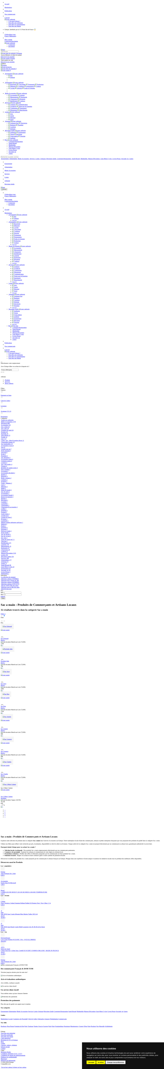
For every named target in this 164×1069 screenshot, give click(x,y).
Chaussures (13, 99)
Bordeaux (4, 1026)
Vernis (12, 134)
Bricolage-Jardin (10, 130)
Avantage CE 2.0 (6, 411)
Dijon (85, 1026)
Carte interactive (6, 1038)
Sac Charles (4, 774)
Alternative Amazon (44, 1019)
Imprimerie (23, 108)
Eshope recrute (5, 1047)
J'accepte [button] (91, 1062)
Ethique (12, 77)
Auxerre (45, 1026)
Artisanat (8, 121)
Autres (10, 153)
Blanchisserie (23, 110)
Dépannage (13, 110)
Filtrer (3, 598)
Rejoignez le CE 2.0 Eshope (9, 1040)
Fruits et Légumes (29, 88)
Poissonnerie (30, 86)
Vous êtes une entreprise (8, 1033)
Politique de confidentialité (9, 1057)
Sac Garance (4, 751)
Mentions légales (6, 1052)
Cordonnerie (14, 108)
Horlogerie (23, 97)
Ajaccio (40, 1026)
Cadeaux (22, 101)
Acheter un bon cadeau (19, 1067)
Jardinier (12, 138)
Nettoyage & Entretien (25, 106)
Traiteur (38, 86)
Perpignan (67, 1026)
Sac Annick (4, 729)
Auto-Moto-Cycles (14, 148)
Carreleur (13, 127)
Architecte (13, 106)
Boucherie (13, 84)
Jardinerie (13, 132)
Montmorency (74, 1026)
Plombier (20, 125)
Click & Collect (5, 400)
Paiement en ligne (6, 395)
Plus (6, 140)
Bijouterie (22, 99)
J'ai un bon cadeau (6, 1067)
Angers (81, 1026)
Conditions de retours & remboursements (13, 1055)
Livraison (3, 406)
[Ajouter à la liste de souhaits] (5, 630)
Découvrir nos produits (8, 57)
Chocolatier (22, 84)
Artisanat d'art (14, 123)
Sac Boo (3, 706)
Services (7, 102)
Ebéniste (12, 129)
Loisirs (7, 112)
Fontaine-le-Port (19, 1026)
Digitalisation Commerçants (58, 1019)
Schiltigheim (108, 1026)
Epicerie (19, 88)
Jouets (12, 116)
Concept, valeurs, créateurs (9, 1045)
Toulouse (30, 1026)
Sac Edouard (4, 638)
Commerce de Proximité (20, 1019)
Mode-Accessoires (10, 93)
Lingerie (22, 95)
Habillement (14, 101)
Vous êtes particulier (7, 1035)
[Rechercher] (6, 67)
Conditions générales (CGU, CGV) (11, 1053)
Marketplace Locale (7, 1019)
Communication (23, 104)
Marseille (102, 1026)
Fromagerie (31, 84)
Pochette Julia (5, 661)
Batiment (13, 125)
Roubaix (93, 1026)
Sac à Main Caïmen (7, 796)
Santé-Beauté (12, 143)
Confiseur (21, 86)
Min (2, 592)
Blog (2, 1042)
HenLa (3, 640)
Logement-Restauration (15, 141)
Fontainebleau (59, 1026)
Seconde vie (12, 152)
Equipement (22, 132)
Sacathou (3, 798)
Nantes (36, 1026)
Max (2, 594)
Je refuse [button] (101, 1062)
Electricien (23, 123)
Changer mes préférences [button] (115, 1062)
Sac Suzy (3, 683)
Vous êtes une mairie (7, 1036)
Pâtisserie (13, 86)
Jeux (11, 114)
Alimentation (9, 82)
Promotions (4, 416)
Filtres (3, 614)
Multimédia (12, 145)
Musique (12, 117)
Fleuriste (22, 136)
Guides (3, 1043)
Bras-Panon (10, 1026)
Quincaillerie (14, 136)
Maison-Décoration (14, 146)
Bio (11, 75)
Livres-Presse (12, 150)
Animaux (13, 104)
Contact (3, 1048)
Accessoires (14, 95)
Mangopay (4, 1059)
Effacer (3, 596)
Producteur (40, 84)
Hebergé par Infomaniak (8, 1060)
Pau (97, 1026)
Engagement (9, 73)
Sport (11, 119)
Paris (25, 1026)
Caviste (12, 88)
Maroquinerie (14, 97)
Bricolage (19, 134)
